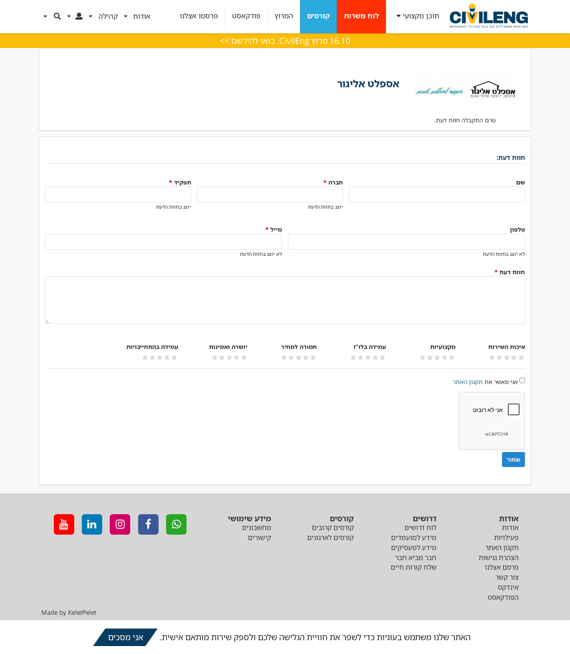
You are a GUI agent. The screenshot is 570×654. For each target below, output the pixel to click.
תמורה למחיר (299, 347)
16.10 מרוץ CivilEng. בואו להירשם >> (285, 40)
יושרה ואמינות (228, 347)
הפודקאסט (503, 597)
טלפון (517, 229)
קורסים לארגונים (330, 537)
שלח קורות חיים (413, 567)
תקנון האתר (468, 382)
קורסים (318, 16)
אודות (510, 527)
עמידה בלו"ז (369, 347)
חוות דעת (509, 272)
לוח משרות (361, 16)
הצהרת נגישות (499, 557)
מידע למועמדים (413, 537)
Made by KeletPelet (68, 612)
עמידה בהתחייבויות (152, 347)
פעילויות (506, 537)
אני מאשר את (485, 382)
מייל (273, 229)
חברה (333, 182)
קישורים (259, 537)
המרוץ (284, 16)
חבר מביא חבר (415, 557)
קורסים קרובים (333, 527)
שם (520, 182)
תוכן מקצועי (421, 16)
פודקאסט (246, 16)
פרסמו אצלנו (199, 16)
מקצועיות (442, 347)
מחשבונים (256, 527)
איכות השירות (506, 347)
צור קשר (507, 577)
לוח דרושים (420, 527)
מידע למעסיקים (413, 547)
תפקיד (180, 182)
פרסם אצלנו (502, 567)
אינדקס (508, 587)
